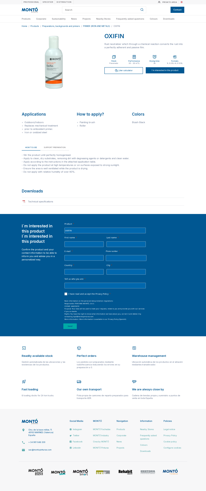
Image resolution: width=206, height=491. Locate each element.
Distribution (64, 2)
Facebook (77, 441)
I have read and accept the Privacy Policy (88, 294)
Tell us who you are (73, 279)
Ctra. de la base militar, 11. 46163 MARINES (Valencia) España (41, 432)
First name (69, 237)
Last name (112, 237)
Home (25, 26)
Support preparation (55, 147)
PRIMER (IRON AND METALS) (97, 26)
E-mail (67, 251)
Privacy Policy (170, 435)
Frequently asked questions (130, 19)
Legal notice (169, 429)
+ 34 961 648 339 (36, 442)
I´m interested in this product (165, 70)
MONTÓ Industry (101, 435)
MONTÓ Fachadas (101, 429)
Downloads (168, 19)
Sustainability (59, 19)
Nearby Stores (103, 19)
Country (68, 265)
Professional (31, 2)
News (74, 19)
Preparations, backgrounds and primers (61, 26)
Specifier (48, 2)
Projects (87, 19)
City (108, 265)
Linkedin (76, 448)
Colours (154, 19)
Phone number (112, 251)
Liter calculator (125, 70)
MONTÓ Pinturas (101, 448)
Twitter (75, 435)
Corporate (41, 19)
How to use (31, 147)
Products (26, 19)
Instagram (77, 429)
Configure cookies (172, 448)
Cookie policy (170, 441)
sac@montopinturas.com (39, 450)
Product (68, 224)
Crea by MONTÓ (101, 441)
